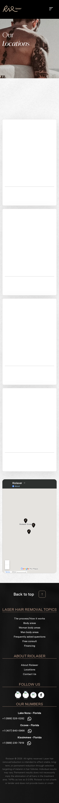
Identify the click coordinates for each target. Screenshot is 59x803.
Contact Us (29, 674)
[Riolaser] (12, 9)
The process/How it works (29, 618)
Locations (29, 669)
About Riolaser (29, 665)
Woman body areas (29, 627)
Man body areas (30, 632)
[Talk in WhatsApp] (29, 718)
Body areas (29, 623)
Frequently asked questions (29, 636)
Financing (29, 645)
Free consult (29, 641)
